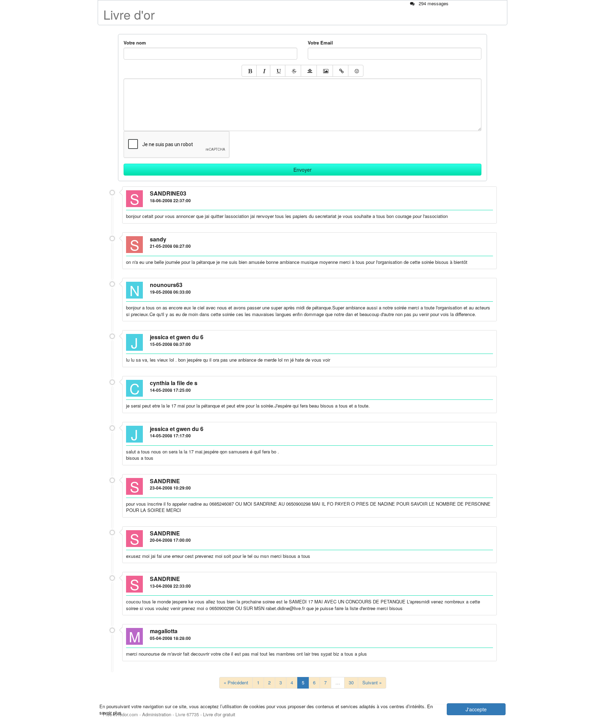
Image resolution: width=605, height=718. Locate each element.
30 (351, 682)
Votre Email (320, 43)
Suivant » (372, 682)
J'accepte (476, 709)
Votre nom (135, 43)
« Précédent (236, 682)
